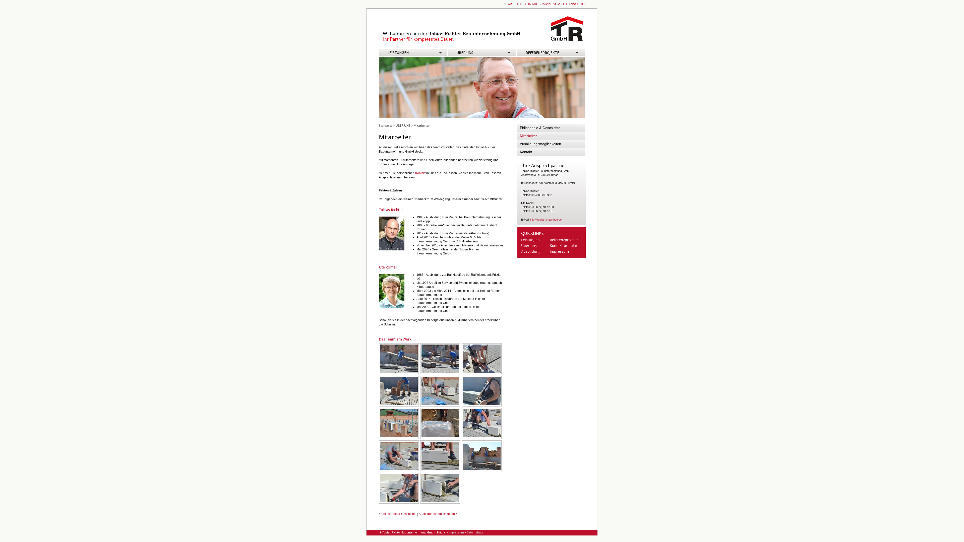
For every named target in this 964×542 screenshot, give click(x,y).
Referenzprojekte (564, 239)
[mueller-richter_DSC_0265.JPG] (399, 468)
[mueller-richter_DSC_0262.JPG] (482, 436)
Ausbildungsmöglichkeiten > (438, 514)
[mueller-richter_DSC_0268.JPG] (482, 468)
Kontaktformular (563, 245)
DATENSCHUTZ (574, 4)
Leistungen (530, 239)
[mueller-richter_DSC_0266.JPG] (440, 468)
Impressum (559, 251)
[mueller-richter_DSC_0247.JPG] (482, 404)
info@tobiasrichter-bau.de (546, 219)
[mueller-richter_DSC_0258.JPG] (440, 436)
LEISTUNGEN (398, 53)
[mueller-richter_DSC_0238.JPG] (399, 404)
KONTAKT (531, 4)
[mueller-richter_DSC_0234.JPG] (399, 371)
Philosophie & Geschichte (540, 128)
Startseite (385, 125)
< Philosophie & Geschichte (397, 514)
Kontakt (420, 173)
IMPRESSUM (551, 4)
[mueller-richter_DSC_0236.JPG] (482, 371)
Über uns (529, 245)
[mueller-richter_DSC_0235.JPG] (440, 371)
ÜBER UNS (465, 53)
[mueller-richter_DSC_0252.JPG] (399, 436)
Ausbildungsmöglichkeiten (540, 144)
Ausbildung (530, 251)
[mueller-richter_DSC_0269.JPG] (399, 501)
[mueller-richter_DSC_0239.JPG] (440, 404)
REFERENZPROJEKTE (541, 53)
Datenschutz (475, 532)
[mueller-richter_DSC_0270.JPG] (440, 501)
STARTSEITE (513, 4)
